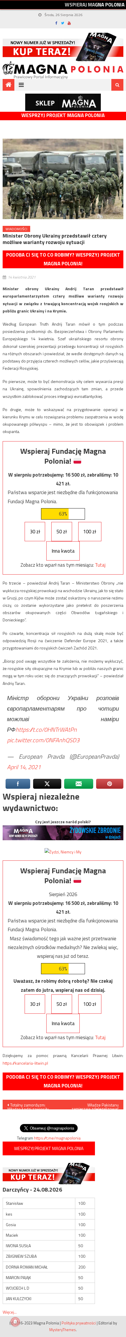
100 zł (89, 531)
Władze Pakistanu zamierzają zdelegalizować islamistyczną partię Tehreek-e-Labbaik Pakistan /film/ (94, 1105)
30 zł (35, 531)
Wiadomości (16, 229)
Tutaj (100, 565)
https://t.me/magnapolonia (57, 1138)
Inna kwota (63, 551)
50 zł (62, 531)
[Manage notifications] (15, 1321)
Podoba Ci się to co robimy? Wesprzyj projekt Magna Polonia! (63, 259)
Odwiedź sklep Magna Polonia (63, 102)
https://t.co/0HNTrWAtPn (46, 729)
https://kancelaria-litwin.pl (25, 1063)
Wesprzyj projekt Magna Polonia (63, 115)
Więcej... (10, 1312)
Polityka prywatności (79, 1323)
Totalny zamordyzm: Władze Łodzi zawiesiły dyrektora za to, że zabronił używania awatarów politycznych (31, 1105)
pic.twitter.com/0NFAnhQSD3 (43, 740)
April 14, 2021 (24, 766)
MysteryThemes (62, 1330)
